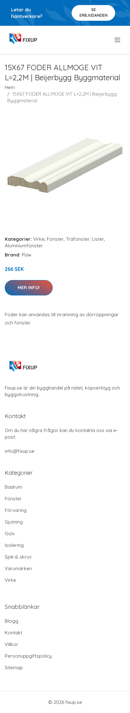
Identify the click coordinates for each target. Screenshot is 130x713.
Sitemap (14, 668)
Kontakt (13, 633)
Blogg (11, 621)
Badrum (13, 487)
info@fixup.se (19, 451)
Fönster (55, 239)
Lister (98, 239)
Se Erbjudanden (94, 12)
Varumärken (18, 568)
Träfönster (78, 239)
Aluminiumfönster (24, 246)
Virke (38, 239)
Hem (10, 87)
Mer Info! (29, 287)
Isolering (14, 545)
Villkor (11, 644)
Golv (10, 533)
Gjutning (14, 522)
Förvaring (16, 510)
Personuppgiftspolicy (28, 656)
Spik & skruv (18, 557)
